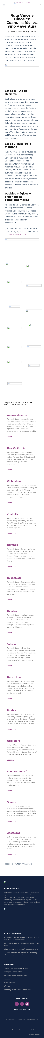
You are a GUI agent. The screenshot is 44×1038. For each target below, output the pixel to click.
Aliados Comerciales (34, 1030)
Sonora (11, 802)
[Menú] (4, 5)
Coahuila (12, 514)
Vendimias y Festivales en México (16, 975)
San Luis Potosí (17, 771)
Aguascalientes (17, 415)
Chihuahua (14, 481)
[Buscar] (40, 5)
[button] (8, 863)
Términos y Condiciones (19, 1030)
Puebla (11, 710)
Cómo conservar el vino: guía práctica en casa (21, 949)
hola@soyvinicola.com (22, 1009)
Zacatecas (13, 832)
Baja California (16, 448)
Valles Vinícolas (9, 982)
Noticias (7, 979)
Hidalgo (12, 611)
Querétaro (13, 740)
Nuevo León (14, 677)
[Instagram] (22, 1004)
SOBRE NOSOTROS (11, 888)
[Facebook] (17, 1004)
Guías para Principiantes (13, 972)
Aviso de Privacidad (34, 1034)
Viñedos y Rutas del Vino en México (17, 990)
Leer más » (11, 437)
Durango (12, 545)
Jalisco (11, 644)
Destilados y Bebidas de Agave (16, 968)
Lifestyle (7, 986)
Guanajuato (14, 578)
